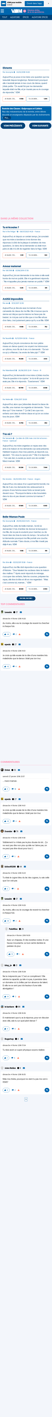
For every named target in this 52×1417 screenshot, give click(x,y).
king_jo (8, 966)
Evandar (9, 832)
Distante (7, 68)
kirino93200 (10, 867)
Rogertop (9, 1039)
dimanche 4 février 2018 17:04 (14, 1045)
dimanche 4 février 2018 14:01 (14, 651)
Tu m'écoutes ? (11, 227)
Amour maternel (12, 266)
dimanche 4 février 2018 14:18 (14, 838)
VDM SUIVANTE (40, 126)
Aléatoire (15, 17)
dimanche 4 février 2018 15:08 (14, 972)
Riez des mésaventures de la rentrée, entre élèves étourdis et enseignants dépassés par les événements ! (26, 113)
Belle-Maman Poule (14, 517)
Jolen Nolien (10, 1068)
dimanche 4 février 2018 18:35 (14, 1075)
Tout (4, 17)
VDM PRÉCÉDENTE (13, 126)
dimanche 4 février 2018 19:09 (18, 936)
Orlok (7, 770)
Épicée (26, 17)
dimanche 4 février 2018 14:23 (14, 873)
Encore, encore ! (26, 598)
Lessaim (8, 612)
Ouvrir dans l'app (34, 4)
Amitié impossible (13, 299)
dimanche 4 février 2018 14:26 (14, 619)
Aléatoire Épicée (40, 17)
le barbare (10, 1007)
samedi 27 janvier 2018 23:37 (14, 777)
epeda (8, 645)
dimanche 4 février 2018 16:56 (14, 1013)
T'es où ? (7, 434)
